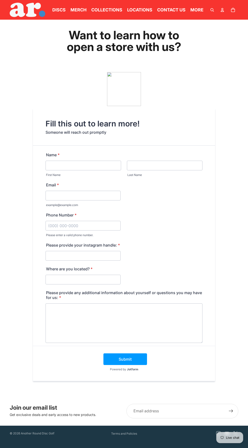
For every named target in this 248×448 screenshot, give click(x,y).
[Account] (222, 10)
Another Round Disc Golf (37, 433)
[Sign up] (231, 411)
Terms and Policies (124, 433)
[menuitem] (197, 10)
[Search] (212, 10)
